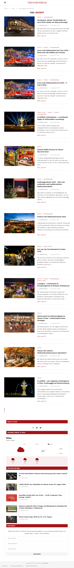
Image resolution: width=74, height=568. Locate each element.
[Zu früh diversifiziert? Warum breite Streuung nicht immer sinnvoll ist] (11, 476)
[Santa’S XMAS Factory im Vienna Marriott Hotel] (19, 156)
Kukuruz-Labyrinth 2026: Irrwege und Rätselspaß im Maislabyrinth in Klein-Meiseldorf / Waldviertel (43, 507)
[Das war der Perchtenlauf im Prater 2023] (19, 256)
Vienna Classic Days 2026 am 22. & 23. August (35, 517)
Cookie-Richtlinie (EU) (31, 566)
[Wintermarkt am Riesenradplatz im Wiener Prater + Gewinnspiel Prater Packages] (19, 322)
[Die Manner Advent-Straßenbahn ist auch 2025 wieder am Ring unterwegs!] (19, 26)
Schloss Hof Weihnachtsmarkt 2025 (51, 217)
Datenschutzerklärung (17, 566)
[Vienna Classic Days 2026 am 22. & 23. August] (11, 519)
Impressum (5, 566)
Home (6, 8)
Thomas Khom (43, 55)
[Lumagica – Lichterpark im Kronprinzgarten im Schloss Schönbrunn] (19, 288)
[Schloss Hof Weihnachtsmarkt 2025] (19, 223)
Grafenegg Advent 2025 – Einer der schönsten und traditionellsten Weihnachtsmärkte (51, 184)
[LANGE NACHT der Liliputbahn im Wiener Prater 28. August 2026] (11, 487)
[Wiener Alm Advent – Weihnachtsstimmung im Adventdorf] (19, 357)
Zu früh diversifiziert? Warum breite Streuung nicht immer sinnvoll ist (43, 474)
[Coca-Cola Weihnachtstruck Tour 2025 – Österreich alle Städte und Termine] (19, 57)
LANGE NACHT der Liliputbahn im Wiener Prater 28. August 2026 (42, 484)
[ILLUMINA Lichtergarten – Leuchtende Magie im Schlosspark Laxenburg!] (19, 122)
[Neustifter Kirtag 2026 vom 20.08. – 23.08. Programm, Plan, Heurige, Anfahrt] (11, 497)
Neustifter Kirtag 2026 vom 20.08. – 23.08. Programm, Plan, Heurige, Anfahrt (40, 496)
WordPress (45, 563)
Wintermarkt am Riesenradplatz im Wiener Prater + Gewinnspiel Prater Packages (51, 318)
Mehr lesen (40, 36)
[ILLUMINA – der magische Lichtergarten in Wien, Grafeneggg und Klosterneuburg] (19, 387)
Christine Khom (43, 25)
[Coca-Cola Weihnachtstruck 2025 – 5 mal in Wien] (19, 89)
